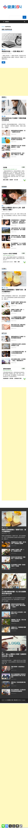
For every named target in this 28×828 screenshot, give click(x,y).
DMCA (19, 700)
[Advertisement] (14, 82)
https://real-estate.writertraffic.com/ (10, 169)
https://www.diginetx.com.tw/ (8, 255)
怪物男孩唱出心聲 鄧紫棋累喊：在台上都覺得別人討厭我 (18, 236)
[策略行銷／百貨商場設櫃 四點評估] (6, 682)
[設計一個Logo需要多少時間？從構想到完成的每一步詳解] (14, 636)
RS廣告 (23, 167)
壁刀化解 (16, 179)
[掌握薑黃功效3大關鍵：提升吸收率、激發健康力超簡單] (6, 542)
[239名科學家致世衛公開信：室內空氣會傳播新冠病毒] (6, 351)
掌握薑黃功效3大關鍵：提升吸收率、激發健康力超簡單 (18, 542)
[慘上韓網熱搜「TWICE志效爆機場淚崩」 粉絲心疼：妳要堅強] (6, 243)
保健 (2, 116)
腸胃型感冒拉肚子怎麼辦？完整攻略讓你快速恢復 (18, 337)
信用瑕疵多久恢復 (17, 378)
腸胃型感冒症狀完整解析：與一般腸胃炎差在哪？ (18, 131)
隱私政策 (16, 700)
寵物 (2, 589)
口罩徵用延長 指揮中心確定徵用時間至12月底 (18, 344)
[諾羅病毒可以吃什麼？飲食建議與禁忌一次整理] (6, 145)
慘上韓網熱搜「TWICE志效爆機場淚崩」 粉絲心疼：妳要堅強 (18, 245)
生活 (4, 49)
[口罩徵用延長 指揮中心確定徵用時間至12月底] (6, 344)
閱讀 (3, 62)
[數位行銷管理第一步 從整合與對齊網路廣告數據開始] (6, 689)
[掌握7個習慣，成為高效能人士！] (6, 666)
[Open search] (25, 21)
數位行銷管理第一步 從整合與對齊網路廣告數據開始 (18, 690)
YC (9, 121)
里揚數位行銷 (10, 700)
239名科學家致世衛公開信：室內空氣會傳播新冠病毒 (18, 352)
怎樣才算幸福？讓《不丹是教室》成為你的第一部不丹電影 (18, 228)
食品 (7, 287)
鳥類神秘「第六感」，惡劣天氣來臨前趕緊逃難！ (18, 620)
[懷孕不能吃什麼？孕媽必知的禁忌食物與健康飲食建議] (6, 324)
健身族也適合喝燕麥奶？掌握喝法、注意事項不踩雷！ (18, 557)
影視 (2, 205)
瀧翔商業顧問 (7, 369)
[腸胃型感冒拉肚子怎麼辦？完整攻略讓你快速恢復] (14, 100)
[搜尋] (24, 17)
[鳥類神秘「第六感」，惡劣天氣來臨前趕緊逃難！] (6, 619)
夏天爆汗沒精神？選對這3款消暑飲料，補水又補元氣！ (18, 302)
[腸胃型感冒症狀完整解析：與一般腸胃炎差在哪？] (6, 130)
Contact (23, 700)
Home (3, 26)
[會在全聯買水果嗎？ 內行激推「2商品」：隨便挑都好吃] (6, 359)
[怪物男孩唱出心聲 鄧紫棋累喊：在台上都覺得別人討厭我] (6, 235)
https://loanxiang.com (7, 370)
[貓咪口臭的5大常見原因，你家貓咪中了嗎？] (6, 612)
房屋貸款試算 (5, 378)
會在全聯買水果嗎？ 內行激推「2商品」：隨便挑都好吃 (18, 359)
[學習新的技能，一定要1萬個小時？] (14, 40)
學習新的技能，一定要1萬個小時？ (13, 51)
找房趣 (5, 167)
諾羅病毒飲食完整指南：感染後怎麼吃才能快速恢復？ (18, 138)
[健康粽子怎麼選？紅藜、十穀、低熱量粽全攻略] (6, 309)
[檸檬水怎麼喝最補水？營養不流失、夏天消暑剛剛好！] (14, 272)
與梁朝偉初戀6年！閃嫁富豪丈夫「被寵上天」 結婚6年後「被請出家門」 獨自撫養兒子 (18, 221)
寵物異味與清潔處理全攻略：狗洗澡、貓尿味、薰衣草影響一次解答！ (18, 605)
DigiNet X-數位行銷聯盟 (10, 253)
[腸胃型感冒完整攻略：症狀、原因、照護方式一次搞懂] (6, 153)
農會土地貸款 (5, 179)
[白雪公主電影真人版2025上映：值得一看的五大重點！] (14, 190)
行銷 (2, 652)
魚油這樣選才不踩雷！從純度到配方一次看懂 (18, 565)
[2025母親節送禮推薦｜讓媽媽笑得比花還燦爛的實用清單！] (6, 317)
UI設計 (15, 261)
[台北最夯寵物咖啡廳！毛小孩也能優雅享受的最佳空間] (14, 574)
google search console (8, 261)
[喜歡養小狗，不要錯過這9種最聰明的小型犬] (6, 627)
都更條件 (11, 179)
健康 (4, 116)
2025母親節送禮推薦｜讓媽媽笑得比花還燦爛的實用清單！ (18, 317)
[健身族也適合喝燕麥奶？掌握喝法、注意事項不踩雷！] (6, 557)
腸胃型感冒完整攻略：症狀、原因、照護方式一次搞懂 (18, 153)
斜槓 (19, 261)
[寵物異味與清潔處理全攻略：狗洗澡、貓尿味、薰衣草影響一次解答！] (6, 604)
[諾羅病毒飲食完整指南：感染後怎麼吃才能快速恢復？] (6, 138)
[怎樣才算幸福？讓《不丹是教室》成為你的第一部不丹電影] (6, 228)
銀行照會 (11, 378)
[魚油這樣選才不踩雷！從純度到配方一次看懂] (6, 564)
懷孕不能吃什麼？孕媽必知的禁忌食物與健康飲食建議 (18, 325)
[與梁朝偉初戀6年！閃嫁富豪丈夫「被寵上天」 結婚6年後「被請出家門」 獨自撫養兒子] (6, 220)
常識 (2, 49)
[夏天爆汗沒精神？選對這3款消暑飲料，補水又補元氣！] (6, 302)
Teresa (10, 53)
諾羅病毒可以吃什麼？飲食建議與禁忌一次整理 (18, 146)
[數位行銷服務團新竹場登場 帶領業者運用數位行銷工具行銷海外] (6, 674)
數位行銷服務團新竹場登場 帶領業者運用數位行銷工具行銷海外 (18, 675)
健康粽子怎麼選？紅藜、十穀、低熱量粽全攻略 (17, 310)
